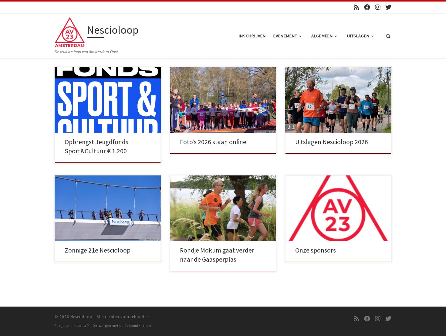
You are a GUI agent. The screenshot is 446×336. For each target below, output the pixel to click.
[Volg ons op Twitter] (388, 7)
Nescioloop (81, 316)
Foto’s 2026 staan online (213, 142)
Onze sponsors (315, 250)
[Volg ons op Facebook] (367, 7)
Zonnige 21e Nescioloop (97, 250)
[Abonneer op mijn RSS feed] (356, 7)
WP (86, 326)
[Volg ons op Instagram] (377, 7)
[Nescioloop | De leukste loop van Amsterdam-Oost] (70, 31)
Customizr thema (139, 326)
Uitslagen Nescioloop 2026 (331, 142)
